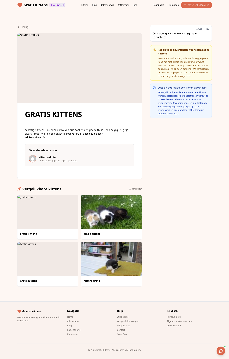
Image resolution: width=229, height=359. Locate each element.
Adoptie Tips (123, 325)
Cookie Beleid (174, 325)
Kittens (84, 4)
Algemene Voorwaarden (179, 321)
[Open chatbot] (221, 351)
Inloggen (174, 4)
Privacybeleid (174, 316)
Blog (94, 4)
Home (70, 316)
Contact (121, 329)
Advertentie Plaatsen (198, 4)
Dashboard (158, 4)
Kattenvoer (123, 4)
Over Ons (122, 334)
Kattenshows (107, 4)
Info (135, 4)
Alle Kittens (73, 321)
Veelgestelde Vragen (127, 321)
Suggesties (123, 316)
